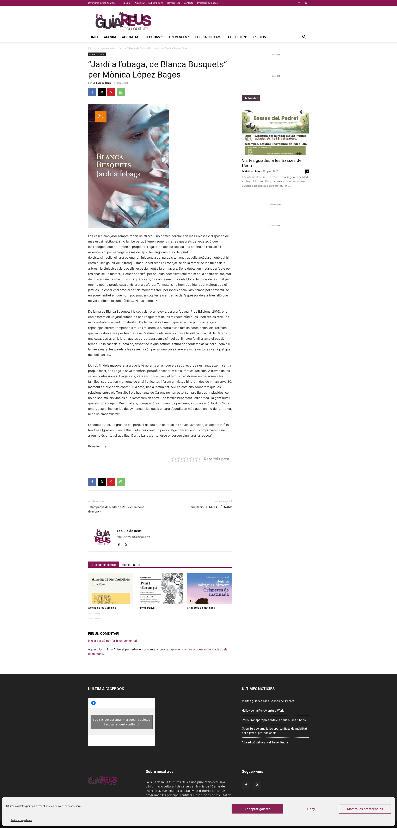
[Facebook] (299, 3)
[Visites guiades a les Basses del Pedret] (275, 131)
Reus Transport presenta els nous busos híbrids (274, 720)
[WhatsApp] (121, 92)
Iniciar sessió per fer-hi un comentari (112, 640)
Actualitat (131, 37)
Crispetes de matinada (201, 607)
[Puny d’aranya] (160, 588)
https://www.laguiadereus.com (133, 536)
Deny (311, 809)
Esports (259, 37)
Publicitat (139, 2)
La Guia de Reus (102, 82)
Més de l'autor (131, 564)
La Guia (126, 2)
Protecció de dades (207, 2)
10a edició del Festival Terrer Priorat (265, 742)
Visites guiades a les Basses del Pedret (268, 701)
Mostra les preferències (365, 809)
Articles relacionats (104, 564)
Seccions (153, 37)
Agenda (110, 37)
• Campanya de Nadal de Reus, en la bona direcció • (116, 509)
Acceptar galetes (257, 809)
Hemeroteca (173, 2)
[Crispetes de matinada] (209, 588)
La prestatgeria (105, 48)
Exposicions (238, 37)
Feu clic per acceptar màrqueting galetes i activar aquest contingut (121, 722)
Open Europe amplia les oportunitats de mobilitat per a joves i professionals (274, 731)
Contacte (188, 2)
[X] (306, 3)
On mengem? (179, 37)
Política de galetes (21, 820)
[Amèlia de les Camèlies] (110, 588)
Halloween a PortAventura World (263, 710)
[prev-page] (90, 616)
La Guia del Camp (208, 37)
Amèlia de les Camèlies (102, 607)
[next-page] (97, 616)
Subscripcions (155, 2)
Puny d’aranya (146, 607)
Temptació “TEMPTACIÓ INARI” (210, 507)
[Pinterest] (111, 92)
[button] (304, 37)
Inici (94, 37)
